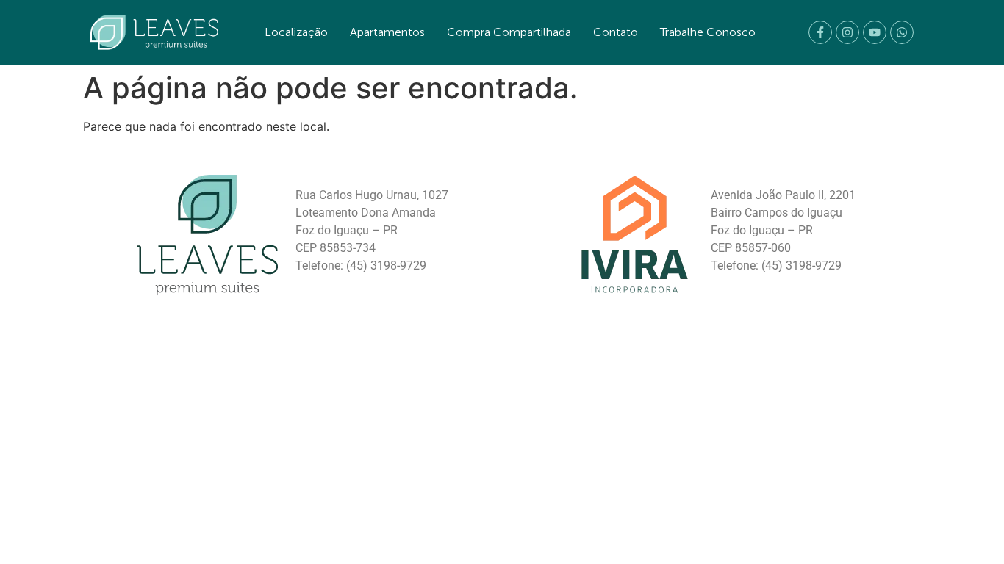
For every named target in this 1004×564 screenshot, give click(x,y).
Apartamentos (387, 32)
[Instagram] (847, 32)
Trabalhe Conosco (708, 32)
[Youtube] (874, 32)
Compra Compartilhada (509, 32)
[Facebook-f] (820, 32)
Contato (615, 32)
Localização (296, 32)
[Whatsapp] (902, 32)
